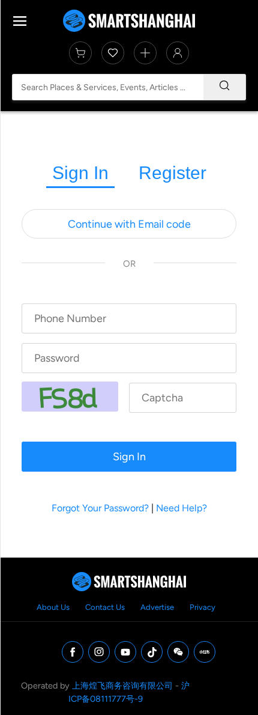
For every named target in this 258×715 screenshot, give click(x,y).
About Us (53, 607)
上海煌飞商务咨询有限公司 (122, 685)
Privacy (202, 607)
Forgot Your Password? (100, 508)
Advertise (157, 607)
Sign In (80, 173)
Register (172, 173)
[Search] (224, 87)
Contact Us (105, 607)
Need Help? (181, 508)
